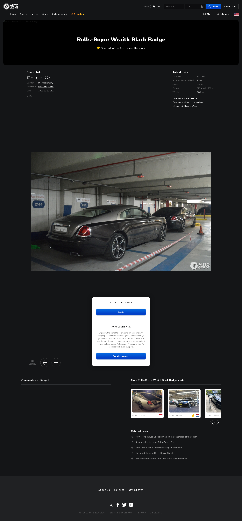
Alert (210, 14)
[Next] (218, 422)
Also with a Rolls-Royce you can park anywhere (159, 447)
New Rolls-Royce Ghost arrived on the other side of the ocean (166, 436)
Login (121, 311)
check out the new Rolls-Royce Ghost (154, 453)
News (146, 6)
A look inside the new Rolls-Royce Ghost (156, 442)
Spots (158, 6)
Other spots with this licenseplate (188, 102)
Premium (78, 14)
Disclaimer (156, 513)
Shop (45, 14)
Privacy (141, 513)
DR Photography (45, 83)
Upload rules (59, 14)
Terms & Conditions (120, 513)
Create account (121, 356)
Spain (50, 86)
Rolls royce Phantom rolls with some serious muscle (161, 458)
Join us (35, 14)
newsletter (136, 490)
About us (104, 490)
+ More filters (230, 6)
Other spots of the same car (185, 98)
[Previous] (212, 422)
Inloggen (225, 14)
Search (215, 6)
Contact (119, 490)
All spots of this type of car (185, 106)
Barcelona (42, 86)
